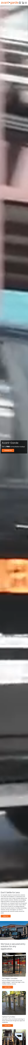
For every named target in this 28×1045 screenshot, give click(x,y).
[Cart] (23, 2)
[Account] (20, 2)
